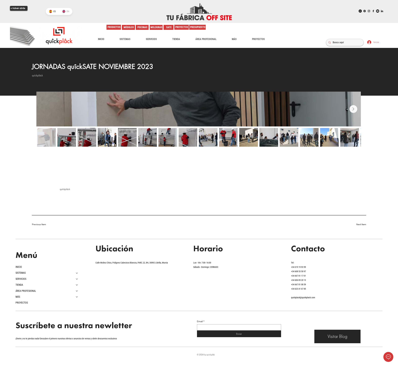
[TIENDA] (77, 285)
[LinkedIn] (382, 11)
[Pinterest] (364, 11)
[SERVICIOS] (77, 279)
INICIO (19, 266)
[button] (125, 39)
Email (200, 321)
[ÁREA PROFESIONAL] (77, 291)
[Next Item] (353, 109)
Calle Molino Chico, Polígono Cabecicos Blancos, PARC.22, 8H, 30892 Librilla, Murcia (131, 262)
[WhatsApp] (360, 11)
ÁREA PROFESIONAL (26, 290)
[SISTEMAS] (77, 273)
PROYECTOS (22, 302)
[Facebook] (373, 11)
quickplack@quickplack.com (303, 297)
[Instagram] (368, 11)
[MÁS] (77, 297)
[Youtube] (377, 11)
